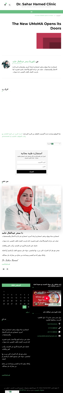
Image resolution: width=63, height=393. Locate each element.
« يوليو (28, 312)
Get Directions (52, 324)
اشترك (31, 172)
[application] (47, 298)
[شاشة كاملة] (37, 304)
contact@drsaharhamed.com (47, 336)
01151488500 (52, 328)
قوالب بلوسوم (39, 390)
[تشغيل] (58, 304)
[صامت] (39, 304)
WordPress (22, 390)
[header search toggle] (9, 5)
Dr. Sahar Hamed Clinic (36, 4)
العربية (49, 143)
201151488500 (52, 332)
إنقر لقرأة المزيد (6, 264)
